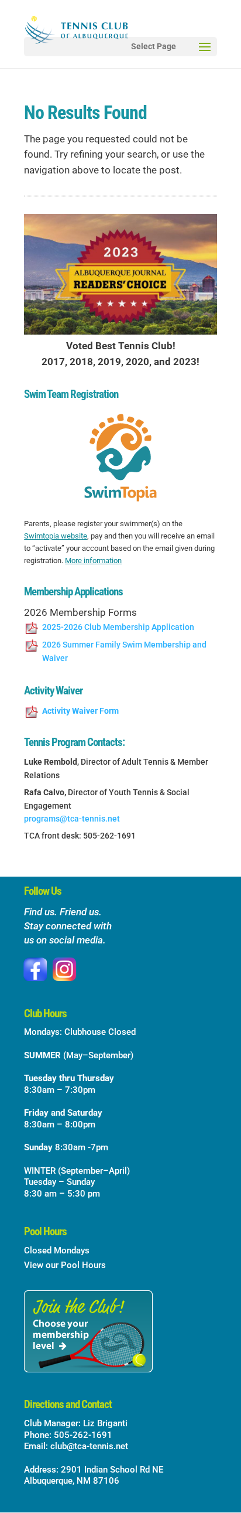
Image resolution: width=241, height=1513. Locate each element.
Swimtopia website (55, 535)
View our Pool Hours (65, 1265)
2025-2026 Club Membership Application (118, 627)
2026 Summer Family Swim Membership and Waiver (124, 651)
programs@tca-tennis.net (72, 818)
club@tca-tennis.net (89, 1446)
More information (93, 560)
